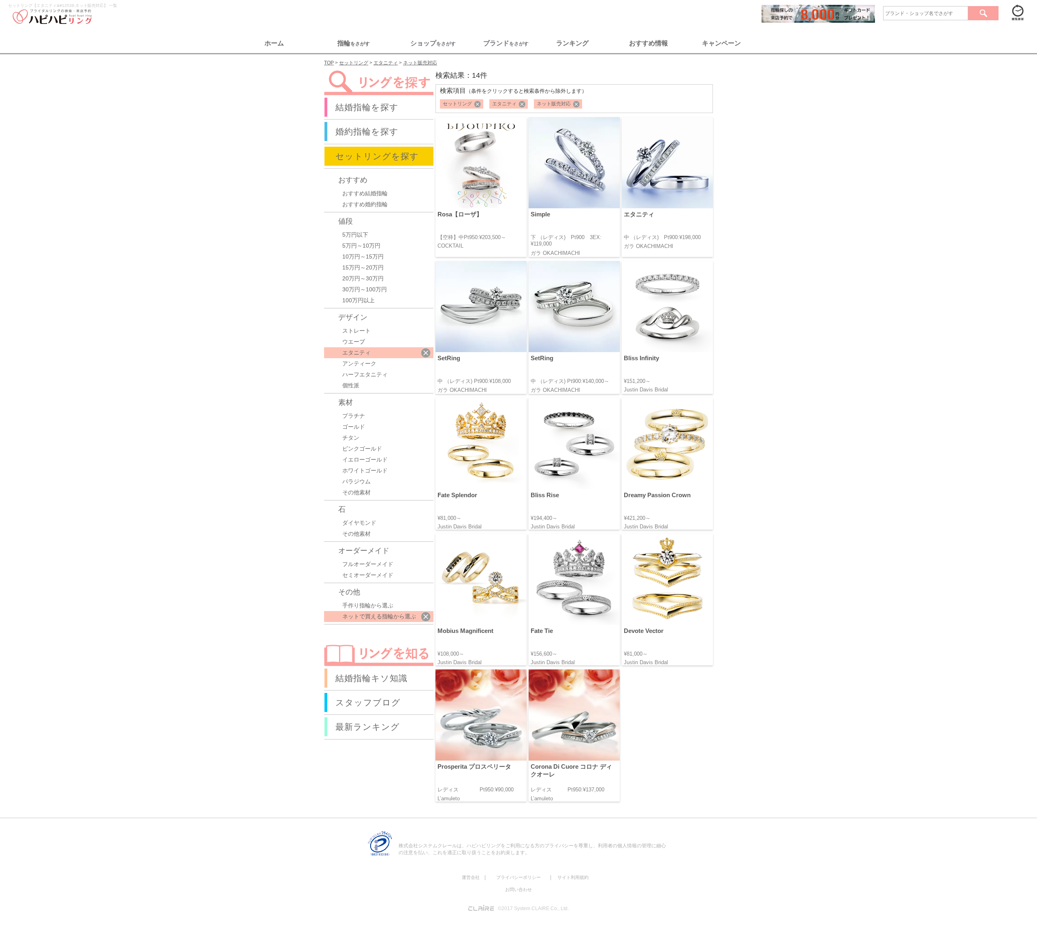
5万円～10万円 (361, 245)
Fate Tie (542, 630)
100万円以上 (358, 300)
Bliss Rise (545, 495)
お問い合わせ (518, 889)
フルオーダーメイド (367, 564)
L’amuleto (448, 798)
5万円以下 (355, 234)
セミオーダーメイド (367, 575)
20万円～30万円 (363, 278)
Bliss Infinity (641, 358)
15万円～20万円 (363, 267)
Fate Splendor (457, 495)
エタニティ (504, 104)
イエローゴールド (365, 459)
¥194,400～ (544, 518)
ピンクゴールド (362, 448)
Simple (540, 214)
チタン (350, 437)
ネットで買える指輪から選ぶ (379, 616)
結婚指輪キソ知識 (371, 678)
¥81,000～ (449, 518)
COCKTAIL (450, 246)
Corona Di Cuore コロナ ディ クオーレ (571, 770)
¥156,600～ (544, 654)
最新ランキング (367, 726)
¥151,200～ (637, 381)
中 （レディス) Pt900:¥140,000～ (570, 381)
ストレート (356, 330)
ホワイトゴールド (365, 470)
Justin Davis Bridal (646, 390)
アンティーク (359, 363)
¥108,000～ (450, 654)
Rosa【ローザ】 (459, 214)
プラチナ (353, 416)
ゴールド (353, 426)
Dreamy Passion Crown (657, 495)
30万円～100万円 (364, 289)
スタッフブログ (368, 702)
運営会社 (471, 877)
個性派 (350, 385)
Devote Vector (644, 630)
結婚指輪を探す (367, 107)
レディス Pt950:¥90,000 (475, 790)
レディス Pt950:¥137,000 (567, 790)
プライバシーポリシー (518, 877)
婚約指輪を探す (367, 131)
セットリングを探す (377, 156)
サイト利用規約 (573, 877)
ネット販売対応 (554, 104)
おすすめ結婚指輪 (365, 193)
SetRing (448, 358)
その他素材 (356, 492)
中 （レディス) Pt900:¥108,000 (474, 381)
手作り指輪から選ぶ (367, 605)
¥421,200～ (637, 518)
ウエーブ (353, 341)
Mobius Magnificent (465, 630)
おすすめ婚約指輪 (365, 204)
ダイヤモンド (359, 522)
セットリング (457, 104)
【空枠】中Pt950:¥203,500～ (471, 237)
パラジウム (356, 481)
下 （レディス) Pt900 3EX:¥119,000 (566, 240)
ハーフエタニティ (365, 374)
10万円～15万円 (363, 256)
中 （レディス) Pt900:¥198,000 (662, 237)
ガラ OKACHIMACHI (555, 253)
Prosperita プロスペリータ (474, 766)
